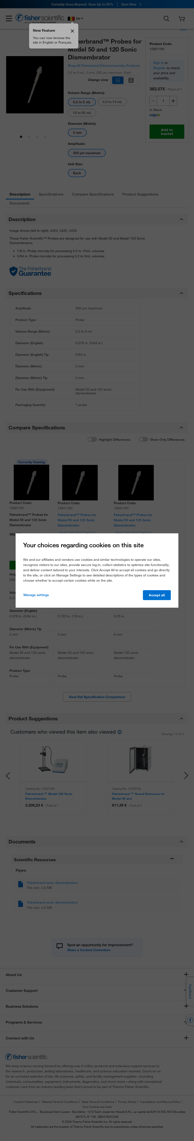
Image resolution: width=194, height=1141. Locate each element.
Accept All (157, 595)
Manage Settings (36, 595)
